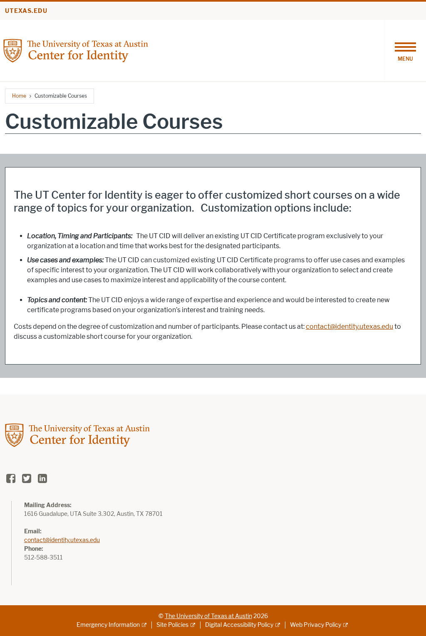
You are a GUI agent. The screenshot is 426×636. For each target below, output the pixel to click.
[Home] (75, 50)
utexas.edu (26, 11)
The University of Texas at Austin (208, 616)
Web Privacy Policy (315, 625)
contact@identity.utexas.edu (349, 326)
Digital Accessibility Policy (239, 625)
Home (19, 96)
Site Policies (172, 625)
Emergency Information (108, 625)
